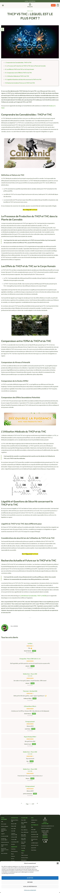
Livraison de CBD (4, 836)
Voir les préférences (30, 886)
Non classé (30, 10)
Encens (12, 858)
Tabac (22, 852)
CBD (2, 821)
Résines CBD (13, 823)
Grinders (13, 861)
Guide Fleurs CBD (34, 834)
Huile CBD (13, 830)
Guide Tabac (33, 850)
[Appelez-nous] (44, 842)
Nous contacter (4, 853)
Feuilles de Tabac (24, 857)
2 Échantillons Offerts (30, 706)
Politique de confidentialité (30, 890)
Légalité (2, 833)
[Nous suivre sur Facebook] (43, 840)
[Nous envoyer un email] (47, 840)
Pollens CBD (13, 826)
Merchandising (14, 851)
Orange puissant (30, 721)
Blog (32, 827)
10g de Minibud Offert (30, 736)
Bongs (12, 853)
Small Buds (23, 845)
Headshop (13, 849)
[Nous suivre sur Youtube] (46, 842)
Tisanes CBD (13, 839)
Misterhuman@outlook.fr (46, 828)
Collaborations (34, 820)
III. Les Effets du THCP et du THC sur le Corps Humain (19, 69)
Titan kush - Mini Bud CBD (30, 691)
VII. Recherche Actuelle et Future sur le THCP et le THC (20, 83)
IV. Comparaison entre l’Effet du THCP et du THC (18, 72)
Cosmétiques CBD (14, 841)
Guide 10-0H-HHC (34, 845)
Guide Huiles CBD (34, 836)
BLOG (53, 5)
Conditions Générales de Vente (4, 830)
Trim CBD (23, 848)
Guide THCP (33, 847)
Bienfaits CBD (34, 831)
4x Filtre (30, 643)
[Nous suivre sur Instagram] (45, 840)
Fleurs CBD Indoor (24, 832)
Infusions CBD (14, 837)
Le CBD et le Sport (34, 842)
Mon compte (3, 824)
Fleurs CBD (23, 820)
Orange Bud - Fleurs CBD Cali (30, 658)
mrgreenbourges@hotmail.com (47, 825)
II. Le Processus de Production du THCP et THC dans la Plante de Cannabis (25, 66)
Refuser (29, 882)
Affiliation (33, 822)
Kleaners (13, 856)
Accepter (30, 878)
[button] (57, 863)
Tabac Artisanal (24, 855)
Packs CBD (13, 828)
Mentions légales (4, 826)
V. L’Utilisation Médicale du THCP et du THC (17, 76)
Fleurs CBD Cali (24, 829)
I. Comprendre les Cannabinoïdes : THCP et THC (18, 62)
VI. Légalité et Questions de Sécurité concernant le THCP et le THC (23, 79)
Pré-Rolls (13, 844)
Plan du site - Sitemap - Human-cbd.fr (5, 849)
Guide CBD (33, 829)
